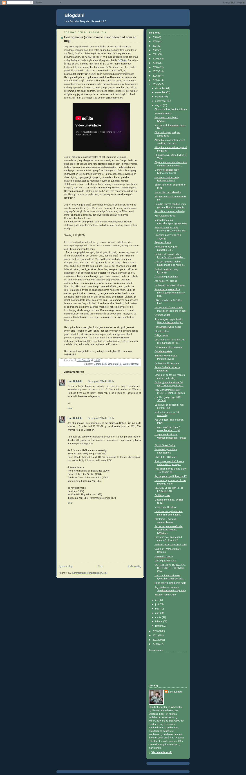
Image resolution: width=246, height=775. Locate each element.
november (160, 92)
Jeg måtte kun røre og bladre (170, 211)
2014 (155, 84)
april (157, 613)
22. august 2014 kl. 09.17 (101, 381)
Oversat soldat (162, 315)
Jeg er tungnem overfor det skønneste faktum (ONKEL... (169, 529)
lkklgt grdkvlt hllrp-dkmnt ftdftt (170, 583)
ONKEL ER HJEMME (166, 457)
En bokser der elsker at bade (170, 285)
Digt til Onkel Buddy (165, 445)
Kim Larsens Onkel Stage (168, 327)
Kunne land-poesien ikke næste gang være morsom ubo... (170, 292)
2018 (155, 67)
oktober (159, 96)
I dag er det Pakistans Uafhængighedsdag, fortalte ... (170, 437)
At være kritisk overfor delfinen (171, 109)
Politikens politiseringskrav (168, 347)
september (161, 101)
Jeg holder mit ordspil (166, 281)
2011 (155, 640)
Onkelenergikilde (163, 351)
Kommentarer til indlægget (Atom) (89, 573)
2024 (155, 46)
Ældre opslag (134, 566)
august (159, 105)
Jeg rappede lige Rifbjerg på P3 (171, 476)
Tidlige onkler (161, 335)
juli (157, 600)
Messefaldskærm (164, 556)
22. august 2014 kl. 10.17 (101, 418)
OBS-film (122, 60)
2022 (155, 50)
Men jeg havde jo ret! (165, 560)
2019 (155, 63)
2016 (155, 76)
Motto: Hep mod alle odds (168, 192)
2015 (155, 80)
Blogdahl (74, 15)
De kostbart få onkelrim (167, 363)
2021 (155, 54)
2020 (155, 58)
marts (158, 617)
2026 (155, 37)
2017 (155, 71)
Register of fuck (163, 242)
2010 (155, 644)
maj (157, 609)
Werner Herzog (130, 364)
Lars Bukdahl (75, 381)
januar (158, 626)
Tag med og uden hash (166, 276)
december (160, 88)
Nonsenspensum (163, 113)
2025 (155, 41)
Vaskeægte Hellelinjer (166, 507)
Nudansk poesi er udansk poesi (171, 544)
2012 (155, 635)
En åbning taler (162, 495)
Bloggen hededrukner (165, 594)
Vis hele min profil (161, 752)
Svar (70, 408)
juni (157, 604)
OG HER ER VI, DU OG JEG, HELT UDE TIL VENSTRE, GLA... (170, 568)
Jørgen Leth (100, 364)
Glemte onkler (162, 331)
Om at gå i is (115, 364)
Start (99, 566)
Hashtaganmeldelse (165, 216)
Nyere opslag (65, 566)
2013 (155, 631)
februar (159, 621)
